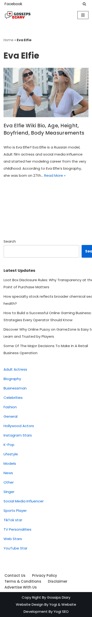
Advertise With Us (20, 587)
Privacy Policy (44, 575)
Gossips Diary (58, 597)
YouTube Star (15, 548)
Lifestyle (11, 454)
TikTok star (13, 519)
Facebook (13, 3)
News (8, 472)
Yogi (52, 604)
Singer (9, 491)
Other (9, 482)
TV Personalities (17, 529)
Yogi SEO (61, 611)
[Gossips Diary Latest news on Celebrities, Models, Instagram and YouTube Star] (18, 15)
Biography (12, 378)
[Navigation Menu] (82, 15)
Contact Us (14, 575)
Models (10, 463)
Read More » (55, 175)
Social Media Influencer (24, 501)
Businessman (15, 388)
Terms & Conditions (22, 581)
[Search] (84, 4)
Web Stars (13, 538)
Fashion (10, 407)
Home (8, 40)
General (10, 416)
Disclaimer (57, 581)
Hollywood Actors (19, 425)
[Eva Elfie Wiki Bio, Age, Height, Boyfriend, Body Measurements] (46, 92)
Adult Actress (15, 369)
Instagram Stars (18, 435)
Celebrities (13, 397)
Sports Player (15, 510)
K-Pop (9, 444)
